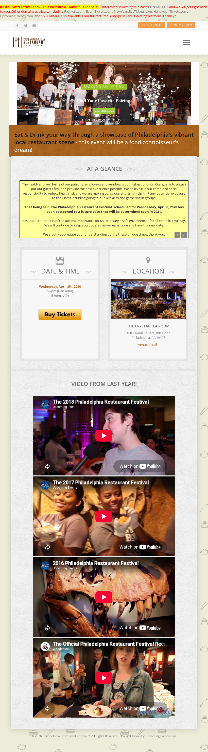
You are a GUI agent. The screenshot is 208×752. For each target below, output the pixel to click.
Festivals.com (74, 11)
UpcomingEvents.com (16, 16)
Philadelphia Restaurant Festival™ (66, 736)
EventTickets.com (99, 11)
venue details (148, 344)
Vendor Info (181, 25)
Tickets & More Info (104, 111)
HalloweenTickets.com (170, 11)
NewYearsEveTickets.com (133, 11)
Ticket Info (151, 25)
